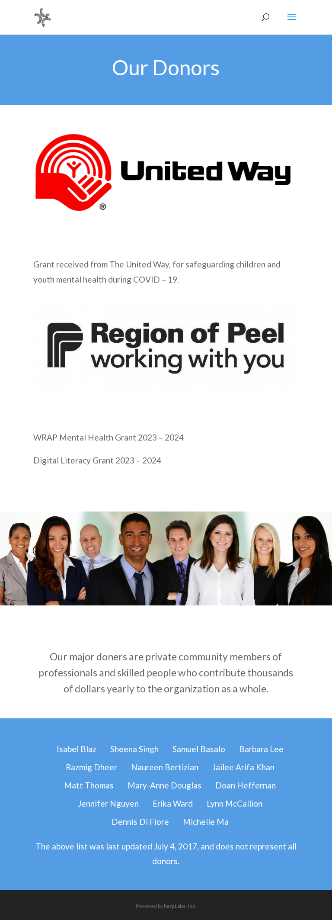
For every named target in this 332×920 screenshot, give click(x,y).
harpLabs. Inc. (180, 906)
